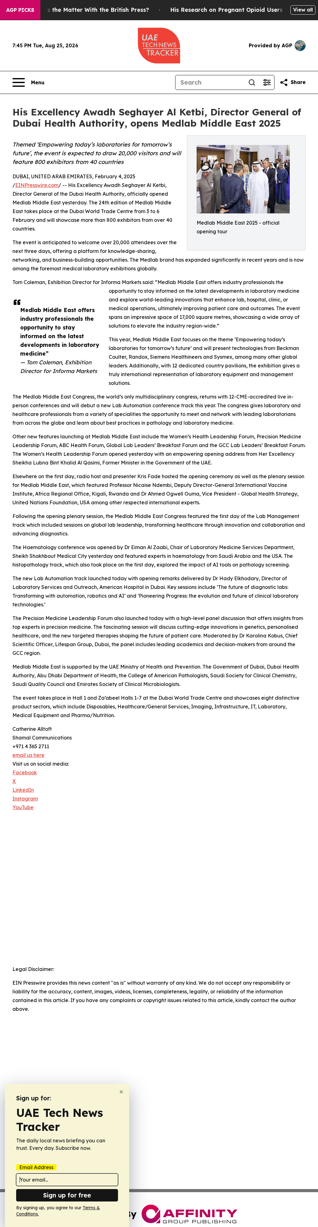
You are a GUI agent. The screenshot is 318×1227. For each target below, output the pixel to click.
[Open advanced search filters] (266, 82)
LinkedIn (23, 790)
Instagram (25, 798)
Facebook (24, 772)
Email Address (36, 1167)
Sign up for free (67, 1195)
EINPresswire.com (36, 185)
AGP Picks (20, 10)
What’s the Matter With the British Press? (89, 9)
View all (303, 10)
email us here (28, 755)
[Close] (121, 1092)
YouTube (23, 807)
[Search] (251, 82)
